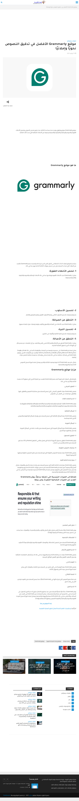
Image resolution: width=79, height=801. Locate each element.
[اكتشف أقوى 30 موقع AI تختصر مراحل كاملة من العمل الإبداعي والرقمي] (39, 694)
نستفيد (30, 795)
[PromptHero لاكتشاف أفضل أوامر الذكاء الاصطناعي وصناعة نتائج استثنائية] (39, 723)
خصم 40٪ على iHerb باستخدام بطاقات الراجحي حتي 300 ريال (39, 666)
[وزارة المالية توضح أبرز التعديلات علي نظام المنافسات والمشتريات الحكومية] (39, 714)
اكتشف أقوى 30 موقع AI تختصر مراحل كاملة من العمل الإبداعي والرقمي (65, 666)
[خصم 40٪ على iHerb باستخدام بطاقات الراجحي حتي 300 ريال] (39, 700)
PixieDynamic (7, 795)
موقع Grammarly (39, 641)
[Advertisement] (39, 25)
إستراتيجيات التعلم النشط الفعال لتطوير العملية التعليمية (55, 608)
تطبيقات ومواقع (71, 41)
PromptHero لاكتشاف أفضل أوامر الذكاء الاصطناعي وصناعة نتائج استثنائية (26, 725)
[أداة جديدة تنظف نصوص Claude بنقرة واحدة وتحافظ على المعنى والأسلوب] (39, 707)
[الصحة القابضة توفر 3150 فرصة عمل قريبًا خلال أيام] (34, 786)
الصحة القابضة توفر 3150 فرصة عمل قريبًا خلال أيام (16, 784)
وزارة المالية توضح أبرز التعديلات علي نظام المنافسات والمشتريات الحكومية (25, 716)
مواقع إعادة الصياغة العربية (54, 641)
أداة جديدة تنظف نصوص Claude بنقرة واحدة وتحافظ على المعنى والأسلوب (14, 666)
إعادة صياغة (66, 641)
